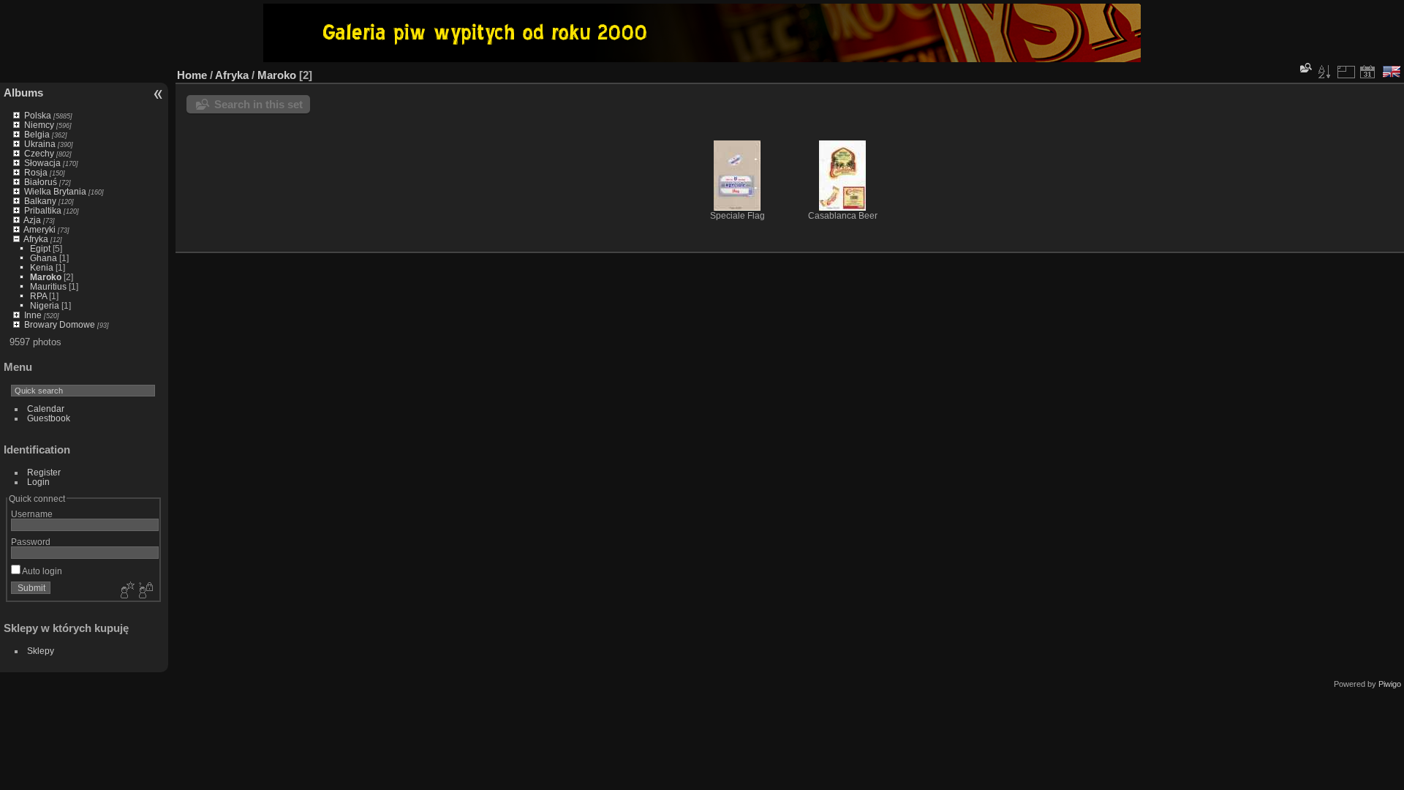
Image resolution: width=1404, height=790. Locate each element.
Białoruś (40, 182)
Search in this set (258, 104)
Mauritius (48, 286)
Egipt (40, 248)
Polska (37, 115)
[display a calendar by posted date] (1367, 71)
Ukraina (40, 143)
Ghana (43, 258)
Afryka (35, 239)
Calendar (45, 408)
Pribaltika (42, 210)
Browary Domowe (59, 324)
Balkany (40, 201)
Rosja (36, 172)
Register (44, 472)
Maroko (45, 277)
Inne (33, 315)
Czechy (39, 153)
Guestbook (48, 418)
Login (38, 481)
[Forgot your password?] (144, 591)
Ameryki (39, 229)
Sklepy (40, 650)
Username (32, 514)
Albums (23, 92)
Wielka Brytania (55, 191)
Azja (32, 220)
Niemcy (39, 124)
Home (192, 75)
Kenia (41, 267)
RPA (38, 296)
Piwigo (1389, 684)
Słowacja (42, 163)
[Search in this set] (1304, 67)
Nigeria (44, 305)
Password (30, 541)
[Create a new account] (125, 591)
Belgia (37, 134)
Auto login (41, 571)
